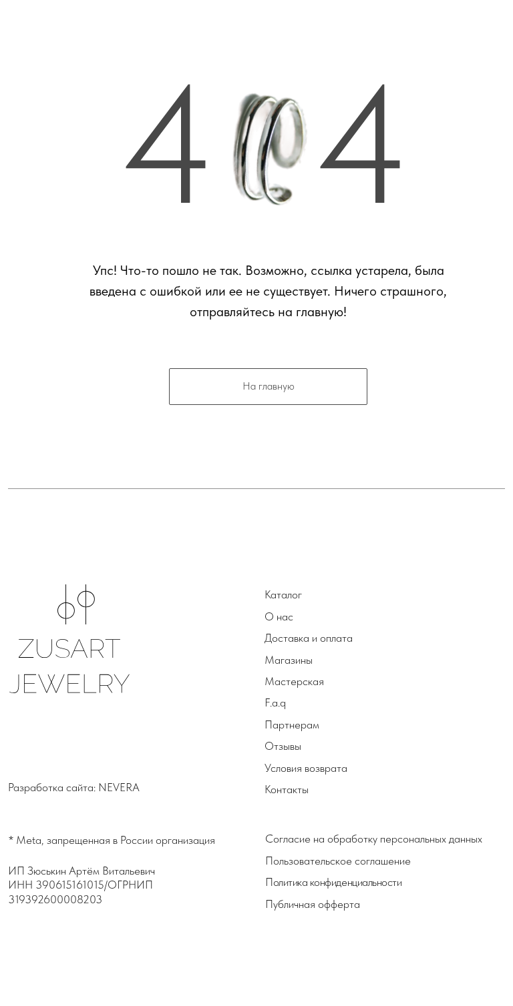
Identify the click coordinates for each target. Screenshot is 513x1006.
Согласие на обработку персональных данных (373, 838)
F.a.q (275, 702)
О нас (279, 616)
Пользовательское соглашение (338, 860)
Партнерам (292, 724)
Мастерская (294, 681)
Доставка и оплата (309, 637)
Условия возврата (306, 768)
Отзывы (283, 745)
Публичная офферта (312, 904)
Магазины (289, 659)
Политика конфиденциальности (333, 882)
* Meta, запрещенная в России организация (112, 840)
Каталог (283, 594)
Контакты (287, 789)
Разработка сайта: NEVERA (74, 787)
